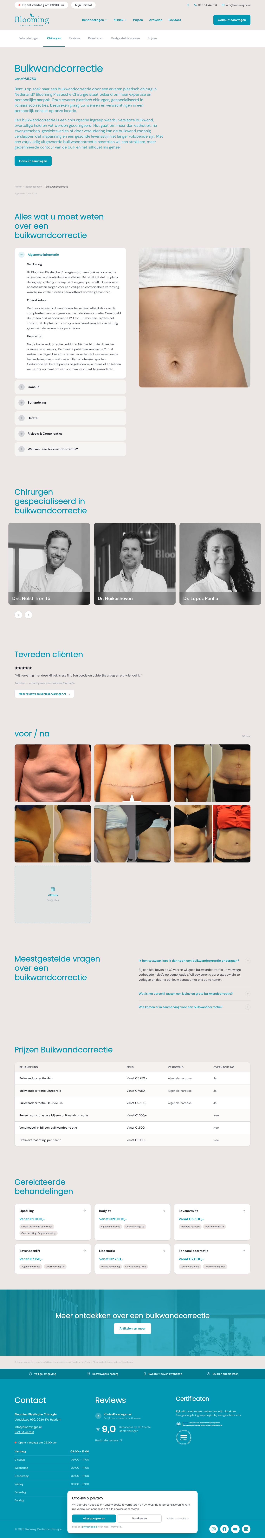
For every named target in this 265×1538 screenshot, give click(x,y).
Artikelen (155, 20)
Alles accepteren (94, 1518)
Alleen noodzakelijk (178, 1518)
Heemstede (112, 1362)
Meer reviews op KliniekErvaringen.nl (42, 694)
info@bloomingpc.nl (238, 5)
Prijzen (138, 20)
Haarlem (76, 1362)
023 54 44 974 (207, 5)
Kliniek (118, 20)
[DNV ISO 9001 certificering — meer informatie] (183, 1437)
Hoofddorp (86, 1362)
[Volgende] (28, 615)
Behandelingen (93, 20)
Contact (175, 20)
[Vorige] (18, 615)
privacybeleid (90, 1526)
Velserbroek (127, 1362)
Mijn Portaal (83, 5)
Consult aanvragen (232, 20)
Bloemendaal (99, 1362)
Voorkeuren (139, 1518)
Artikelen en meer (132, 1328)
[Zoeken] (188, 5)
